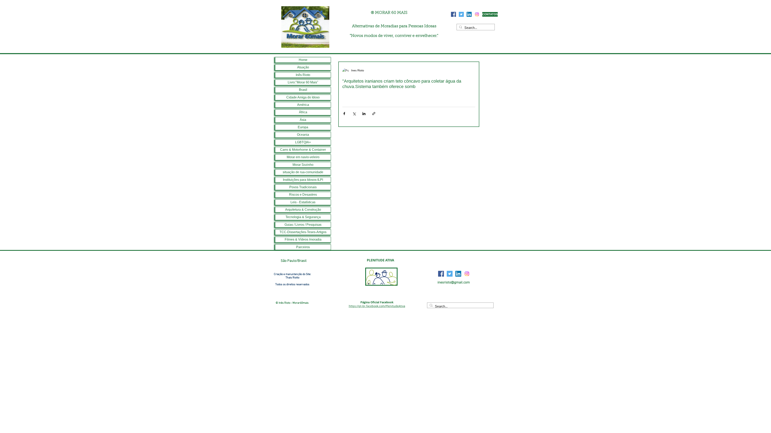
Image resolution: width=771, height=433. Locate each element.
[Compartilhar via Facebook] (344, 113)
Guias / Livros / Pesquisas (303, 224)
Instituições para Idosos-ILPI (303, 179)
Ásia (303, 119)
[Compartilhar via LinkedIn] (364, 113)
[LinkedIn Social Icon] (469, 14)
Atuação (303, 67)
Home (303, 60)
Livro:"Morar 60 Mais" (303, 82)
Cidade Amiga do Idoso (303, 97)
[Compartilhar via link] (374, 113)
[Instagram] (476, 14)
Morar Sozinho (303, 164)
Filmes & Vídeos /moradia (303, 239)
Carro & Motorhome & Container (303, 149)
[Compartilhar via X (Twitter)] (354, 113)
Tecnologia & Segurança (303, 217)
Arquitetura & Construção (303, 209)
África (303, 112)
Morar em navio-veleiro (303, 157)
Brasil (303, 89)
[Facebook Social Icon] (453, 14)
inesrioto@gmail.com (454, 282)
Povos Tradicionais (303, 187)
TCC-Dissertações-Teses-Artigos (302, 232)
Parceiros (303, 247)
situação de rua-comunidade (303, 172)
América (303, 104)
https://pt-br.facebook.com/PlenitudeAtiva (377, 306)
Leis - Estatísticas (303, 202)
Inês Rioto (303, 75)
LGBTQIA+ (303, 142)
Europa (303, 127)
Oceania (303, 134)
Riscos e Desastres (303, 194)
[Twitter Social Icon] (461, 14)
